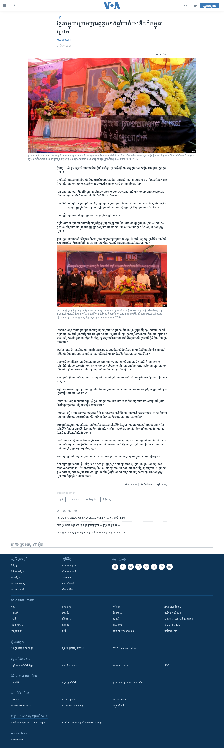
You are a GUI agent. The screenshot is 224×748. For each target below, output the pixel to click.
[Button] (161, 54)
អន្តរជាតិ (14, 612)
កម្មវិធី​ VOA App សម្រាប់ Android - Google (82, 722)
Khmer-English (172, 625)
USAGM (15, 699)
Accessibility (119, 699)
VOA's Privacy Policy (72, 705)
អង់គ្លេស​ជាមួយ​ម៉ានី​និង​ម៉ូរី (22, 648)
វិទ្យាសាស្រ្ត (117, 612)
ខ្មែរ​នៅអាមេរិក (17, 625)
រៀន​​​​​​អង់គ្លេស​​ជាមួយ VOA (73, 648)
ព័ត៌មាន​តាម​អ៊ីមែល (121, 665)
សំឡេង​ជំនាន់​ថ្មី (67, 583)
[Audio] (185, 5)
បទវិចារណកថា (170, 631)
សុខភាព (65, 625)
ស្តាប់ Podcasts (69, 665)
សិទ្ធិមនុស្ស (66, 619)
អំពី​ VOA (15, 682)
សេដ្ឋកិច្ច (65, 612)
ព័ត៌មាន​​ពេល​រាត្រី (68, 571)
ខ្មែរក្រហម (117, 625)
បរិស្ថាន (116, 606)
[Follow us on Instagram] (138, 567)
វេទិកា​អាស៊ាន (67, 589)
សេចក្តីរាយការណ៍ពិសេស (124, 631)
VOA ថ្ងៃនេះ (16, 577)
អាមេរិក (14, 619)
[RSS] (154, 567)
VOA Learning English (124, 648)
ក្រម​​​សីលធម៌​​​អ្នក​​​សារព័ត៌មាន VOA (128, 682)
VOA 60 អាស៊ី (17, 589)
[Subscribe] (169, 567)
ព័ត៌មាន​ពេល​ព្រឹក (68, 565)
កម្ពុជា (59, 16)
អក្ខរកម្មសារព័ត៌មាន (172, 606)
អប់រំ (64, 631)
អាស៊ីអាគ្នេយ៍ (16, 631)
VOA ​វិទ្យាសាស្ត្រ (18, 583)
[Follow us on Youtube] (131, 567)
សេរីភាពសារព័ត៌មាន (173, 612)
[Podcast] (162, 567)
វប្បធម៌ (116, 619)
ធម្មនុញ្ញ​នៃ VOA (69, 682)
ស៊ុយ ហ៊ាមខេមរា (64, 39)
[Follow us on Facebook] (115, 567)
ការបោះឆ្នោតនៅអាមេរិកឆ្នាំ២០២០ (178, 619)
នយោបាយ (66, 606)
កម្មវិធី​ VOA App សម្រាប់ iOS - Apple (28, 722)
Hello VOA (66, 577)
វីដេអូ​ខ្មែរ (14, 565)
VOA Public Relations (22, 705)
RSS (166, 665)
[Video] (195, 5)
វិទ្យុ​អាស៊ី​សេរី (118, 705)
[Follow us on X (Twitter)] (123, 567)
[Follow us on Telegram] (146, 567)
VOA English (68, 699)
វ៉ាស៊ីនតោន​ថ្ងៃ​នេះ (18, 571)
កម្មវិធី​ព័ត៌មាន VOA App (22, 665)
